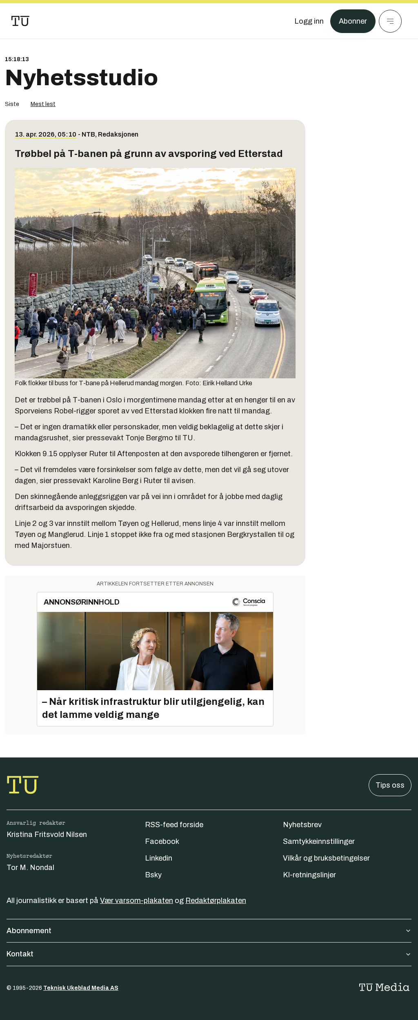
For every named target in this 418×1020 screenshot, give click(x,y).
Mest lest (43, 104)
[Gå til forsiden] (20, 21)
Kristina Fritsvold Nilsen (47, 834)
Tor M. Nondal (30, 867)
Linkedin (158, 858)
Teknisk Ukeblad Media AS (80, 988)
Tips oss (390, 785)
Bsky (153, 875)
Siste (12, 104)
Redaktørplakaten (215, 900)
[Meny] (390, 21)
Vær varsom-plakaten (136, 900)
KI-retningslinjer (309, 875)
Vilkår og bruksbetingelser (326, 858)
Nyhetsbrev (302, 825)
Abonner (353, 21)
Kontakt (20, 954)
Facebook (162, 841)
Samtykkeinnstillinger (319, 841)
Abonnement (29, 931)
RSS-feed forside (174, 825)
